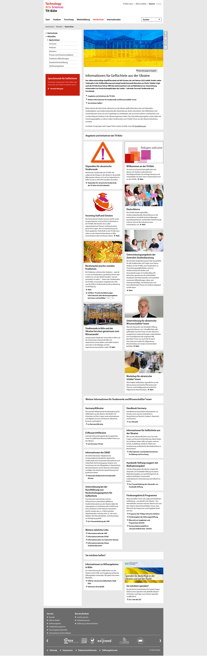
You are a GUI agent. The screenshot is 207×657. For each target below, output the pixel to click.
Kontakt (52, 617)
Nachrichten (54, 40)
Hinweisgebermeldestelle (58, 630)
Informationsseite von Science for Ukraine (103, 539)
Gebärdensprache (83, 620)
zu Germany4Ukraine (95, 424)
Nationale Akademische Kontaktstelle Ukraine (101, 476)
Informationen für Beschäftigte (60, 633)
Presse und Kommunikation (61, 54)
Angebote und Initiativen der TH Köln (101, 96)
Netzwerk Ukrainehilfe (96, 586)
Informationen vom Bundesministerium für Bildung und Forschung (143, 452)
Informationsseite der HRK (97, 533)
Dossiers (52, 51)
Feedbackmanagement (57, 626)
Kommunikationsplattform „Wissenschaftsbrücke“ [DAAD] (140, 527)
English (159, 3)
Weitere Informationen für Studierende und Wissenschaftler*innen (112, 99)
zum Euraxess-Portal (95, 444)
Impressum (67, 650)
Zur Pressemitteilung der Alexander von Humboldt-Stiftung (143, 485)
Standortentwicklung (58, 62)
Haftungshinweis (109, 650)
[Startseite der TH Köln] (54, 7)
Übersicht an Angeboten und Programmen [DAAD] (139, 521)
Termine (52, 43)
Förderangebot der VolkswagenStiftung (143, 517)
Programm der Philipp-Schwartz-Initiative (144, 513)
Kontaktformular (140, 126)
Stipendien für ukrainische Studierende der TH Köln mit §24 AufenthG (102, 183)
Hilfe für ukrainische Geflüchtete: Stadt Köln (102, 582)
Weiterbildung (83, 19)
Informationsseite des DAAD (98, 536)
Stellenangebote (56, 66)
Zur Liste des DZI (135, 599)
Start (47, 19)
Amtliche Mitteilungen (59, 58)
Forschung (69, 19)
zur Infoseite (133, 421)
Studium (57, 19)
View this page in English (147, 70)
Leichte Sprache (82, 617)
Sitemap (53, 650)
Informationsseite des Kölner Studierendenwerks (98, 544)
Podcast (52, 47)
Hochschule (98, 19)
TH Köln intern (128, 3)
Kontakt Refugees (56, 88)
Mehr (131, 290)
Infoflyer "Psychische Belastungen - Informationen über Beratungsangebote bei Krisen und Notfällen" (102, 295)
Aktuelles (59, 26)
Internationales (114, 19)
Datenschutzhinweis (87, 650)
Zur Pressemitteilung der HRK (99, 521)
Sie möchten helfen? (95, 103)
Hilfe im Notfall (141, 3)
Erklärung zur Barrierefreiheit (87, 623)
